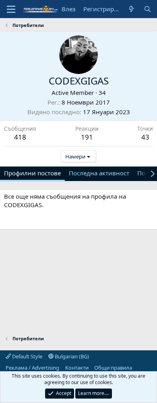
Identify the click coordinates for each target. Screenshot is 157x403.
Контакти (77, 367)
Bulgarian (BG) (71, 356)
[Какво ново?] (131, 9)
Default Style (26, 356)
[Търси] (147, 9)
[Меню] (11, 9)
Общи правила (113, 367)
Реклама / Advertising (32, 367)
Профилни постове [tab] (32, 173)
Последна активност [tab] (99, 173)
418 (20, 137)
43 (145, 137)
